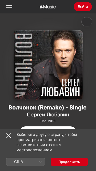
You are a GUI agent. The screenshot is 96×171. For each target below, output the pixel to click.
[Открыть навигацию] (9, 6)
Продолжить (69, 162)
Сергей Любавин (48, 115)
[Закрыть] (8, 135)
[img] (48, 6)
